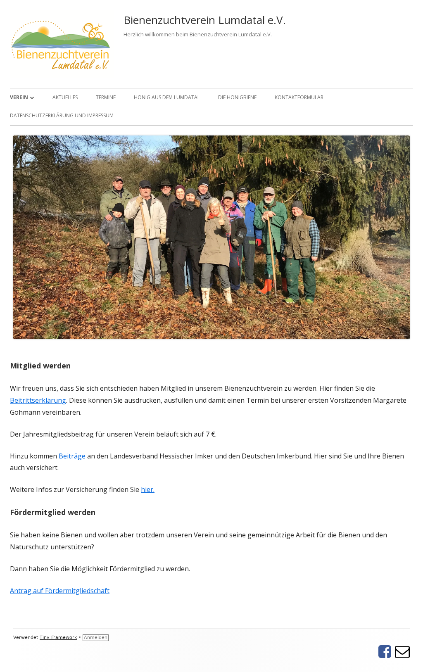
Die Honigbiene (237, 97)
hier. (147, 489)
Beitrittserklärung (38, 400)
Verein (19, 97)
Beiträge (72, 456)
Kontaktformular (299, 97)
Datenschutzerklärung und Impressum (62, 115)
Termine (106, 97)
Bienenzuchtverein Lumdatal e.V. (205, 19)
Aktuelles (65, 97)
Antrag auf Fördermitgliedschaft (59, 590)
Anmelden (95, 637)
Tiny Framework (58, 637)
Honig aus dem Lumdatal (167, 97)
